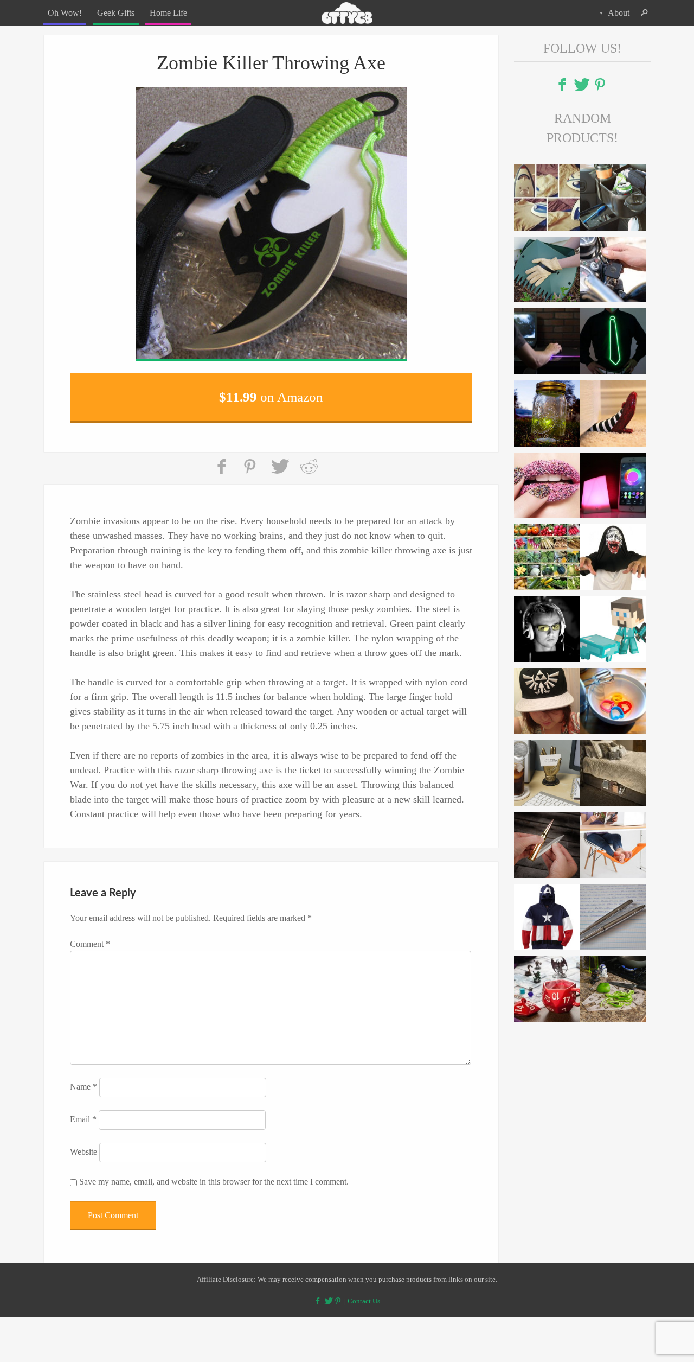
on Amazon (271, 393)
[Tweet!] (279, 460)
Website (83, 1145)
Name (83, 1080)
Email (83, 1112)
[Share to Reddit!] (308, 460)
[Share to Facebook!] (223, 460)
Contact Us (364, 1294)
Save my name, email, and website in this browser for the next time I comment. (214, 1175)
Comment (90, 937)
